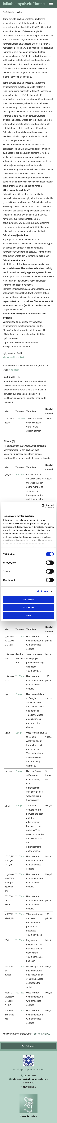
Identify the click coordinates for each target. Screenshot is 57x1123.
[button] (28, 1046)
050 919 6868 (30, 1075)
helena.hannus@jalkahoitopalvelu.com (30, 1079)
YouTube (19, 636)
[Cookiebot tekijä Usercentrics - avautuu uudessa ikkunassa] (42, 506)
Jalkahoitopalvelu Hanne (24, 3)
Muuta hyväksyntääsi (13, 357)
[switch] (50, 562)
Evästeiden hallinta (28, 1116)
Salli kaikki (28, 599)
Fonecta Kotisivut (41, 1033)
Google (18, 694)
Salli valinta (28, 607)
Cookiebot (14, 369)
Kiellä (28, 615)
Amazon (19, 474)
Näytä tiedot (42, 591)
